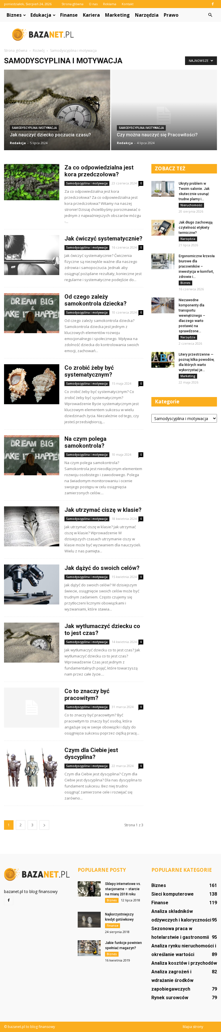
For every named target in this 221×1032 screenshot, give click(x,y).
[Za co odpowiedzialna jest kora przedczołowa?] (31, 182)
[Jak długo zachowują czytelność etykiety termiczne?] (162, 228)
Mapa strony (193, 1026)
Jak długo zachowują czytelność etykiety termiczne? (195, 227)
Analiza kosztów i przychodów (184, 963)
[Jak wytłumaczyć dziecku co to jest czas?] (31, 643)
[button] (210, 15)
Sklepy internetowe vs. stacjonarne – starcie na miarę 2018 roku (123, 889)
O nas (93, 4)
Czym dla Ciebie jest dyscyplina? (91, 753)
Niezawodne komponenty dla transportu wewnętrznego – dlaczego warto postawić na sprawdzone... (192, 315)
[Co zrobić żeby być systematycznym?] (31, 384)
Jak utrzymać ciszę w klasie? (103, 509)
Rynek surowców (169, 997)
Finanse (69, 15)
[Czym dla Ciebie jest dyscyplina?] (31, 767)
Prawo (171, 15)
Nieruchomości (191, 205)
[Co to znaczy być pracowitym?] (31, 708)
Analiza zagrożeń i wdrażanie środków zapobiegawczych (172, 980)
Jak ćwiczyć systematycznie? (103, 238)
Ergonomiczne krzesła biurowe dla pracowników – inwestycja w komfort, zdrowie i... (197, 266)
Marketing (117, 15)
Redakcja (18, 143)
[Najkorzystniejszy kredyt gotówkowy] (89, 920)
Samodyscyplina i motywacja (34, 127)
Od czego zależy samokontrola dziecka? (95, 300)
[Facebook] (212, 4)
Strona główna (72, 4)
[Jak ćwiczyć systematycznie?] (31, 255)
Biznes (14, 15)
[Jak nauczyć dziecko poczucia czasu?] (57, 112)
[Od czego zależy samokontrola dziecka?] (31, 313)
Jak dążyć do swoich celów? (102, 567)
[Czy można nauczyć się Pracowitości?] (164, 115)
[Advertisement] (149, 34)
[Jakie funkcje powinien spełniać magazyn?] (89, 948)
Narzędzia (147, 15)
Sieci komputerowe (172, 894)
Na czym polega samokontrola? (85, 442)
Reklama (109, 4)
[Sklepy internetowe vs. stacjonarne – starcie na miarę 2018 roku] (89, 888)
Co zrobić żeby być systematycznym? (89, 371)
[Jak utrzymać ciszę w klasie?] (31, 526)
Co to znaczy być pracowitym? (86, 694)
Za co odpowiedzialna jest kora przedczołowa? (99, 171)
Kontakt (128, 4)
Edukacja (41, 15)
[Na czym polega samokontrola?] (31, 455)
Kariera (91, 15)
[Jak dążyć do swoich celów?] (31, 584)
